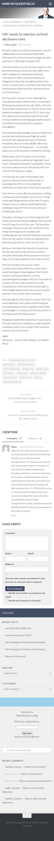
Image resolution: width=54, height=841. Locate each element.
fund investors (8, 373)
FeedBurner (34, 736)
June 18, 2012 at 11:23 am (31, 447)
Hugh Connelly (12, 788)
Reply (13, 515)
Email (31, 553)
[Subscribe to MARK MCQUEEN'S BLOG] (50, 613)
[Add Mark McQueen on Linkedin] (45, 613)
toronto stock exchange (12, 382)
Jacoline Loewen (13, 766)
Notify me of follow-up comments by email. (25, 595)
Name (8, 553)
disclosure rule (27, 369)
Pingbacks (34, 438)
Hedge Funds (22, 373)
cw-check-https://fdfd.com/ (18, 628)
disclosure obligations (11, 369)
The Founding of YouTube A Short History (25, 642)
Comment (10, 533)
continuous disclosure (26, 364)
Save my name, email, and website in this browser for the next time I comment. (25, 580)
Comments (14, 438)
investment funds (10, 377)
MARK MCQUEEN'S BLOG (18, 3)
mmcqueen (10, 45)
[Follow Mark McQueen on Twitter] (40, 613)
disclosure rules (42, 369)
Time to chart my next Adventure (35, 781)
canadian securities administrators (22, 360)
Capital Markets (12, 22)
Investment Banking (31, 25)
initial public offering (38, 373)
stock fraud (38, 377)
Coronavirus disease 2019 (18, 635)
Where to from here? (15, 656)
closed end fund (9, 364)
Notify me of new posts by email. (25, 600)
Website (9, 564)
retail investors (25, 377)
